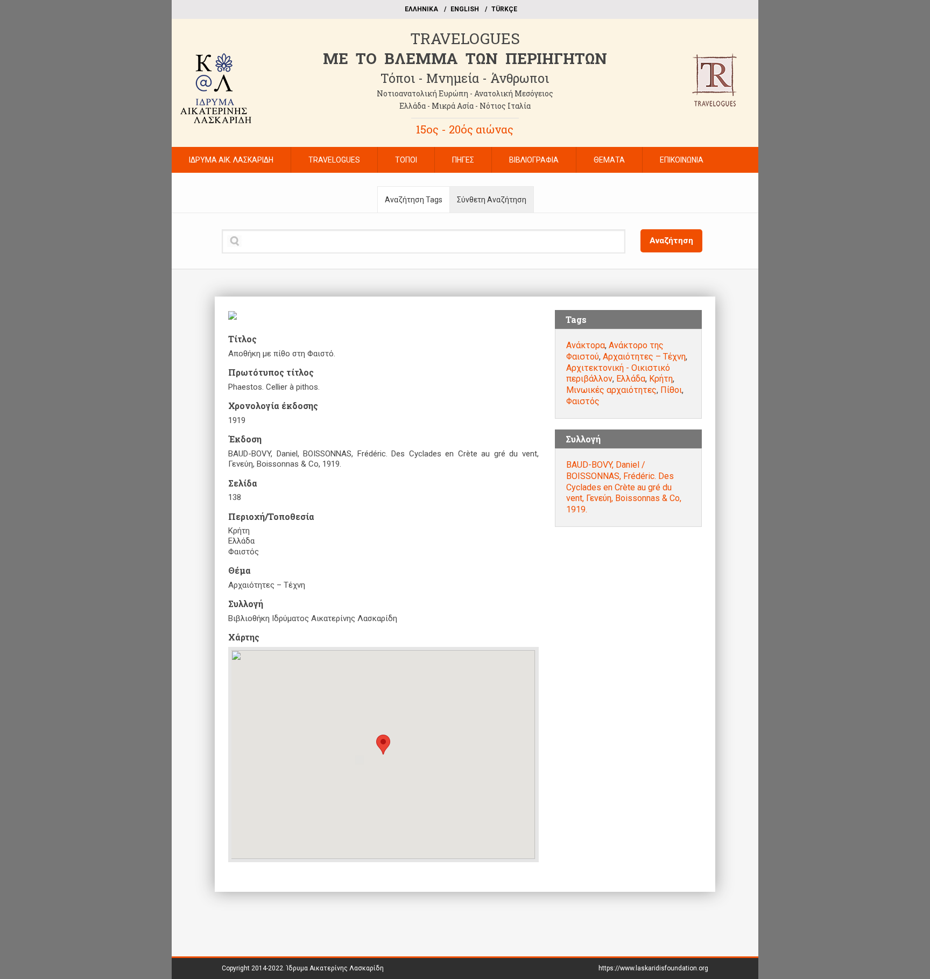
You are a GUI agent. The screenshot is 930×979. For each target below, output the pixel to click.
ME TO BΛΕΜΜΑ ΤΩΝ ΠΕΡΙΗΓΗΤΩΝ (465, 58)
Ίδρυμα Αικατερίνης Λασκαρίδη (335, 968)
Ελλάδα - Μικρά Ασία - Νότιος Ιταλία (465, 106)
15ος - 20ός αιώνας (464, 129)
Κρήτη (661, 379)
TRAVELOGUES (465, 38)
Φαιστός (583, 401)
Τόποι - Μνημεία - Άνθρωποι (465, 78)
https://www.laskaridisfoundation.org (653, 968)
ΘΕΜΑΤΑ (609, 160)
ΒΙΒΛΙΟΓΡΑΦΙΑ (534, 160)
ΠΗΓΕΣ (463, 160)
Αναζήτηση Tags (413, 199)
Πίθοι (671, 390)
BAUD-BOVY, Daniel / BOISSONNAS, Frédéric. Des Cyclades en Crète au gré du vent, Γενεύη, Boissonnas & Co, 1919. (623, 487)
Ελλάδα (630, 379)
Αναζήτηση (671, 240)
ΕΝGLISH (464, 9)
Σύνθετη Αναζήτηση (491, 199)
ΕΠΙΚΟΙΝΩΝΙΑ (681, 160)
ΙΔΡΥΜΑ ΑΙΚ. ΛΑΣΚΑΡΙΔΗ (231, 160)
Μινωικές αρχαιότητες (611, 390)
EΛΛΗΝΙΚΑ (421, 9)
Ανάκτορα (585, 345)
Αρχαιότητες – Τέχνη (644, 356)
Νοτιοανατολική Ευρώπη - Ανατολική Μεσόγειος (465, 93)
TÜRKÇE (504, 9)
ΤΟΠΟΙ (406, 160)
